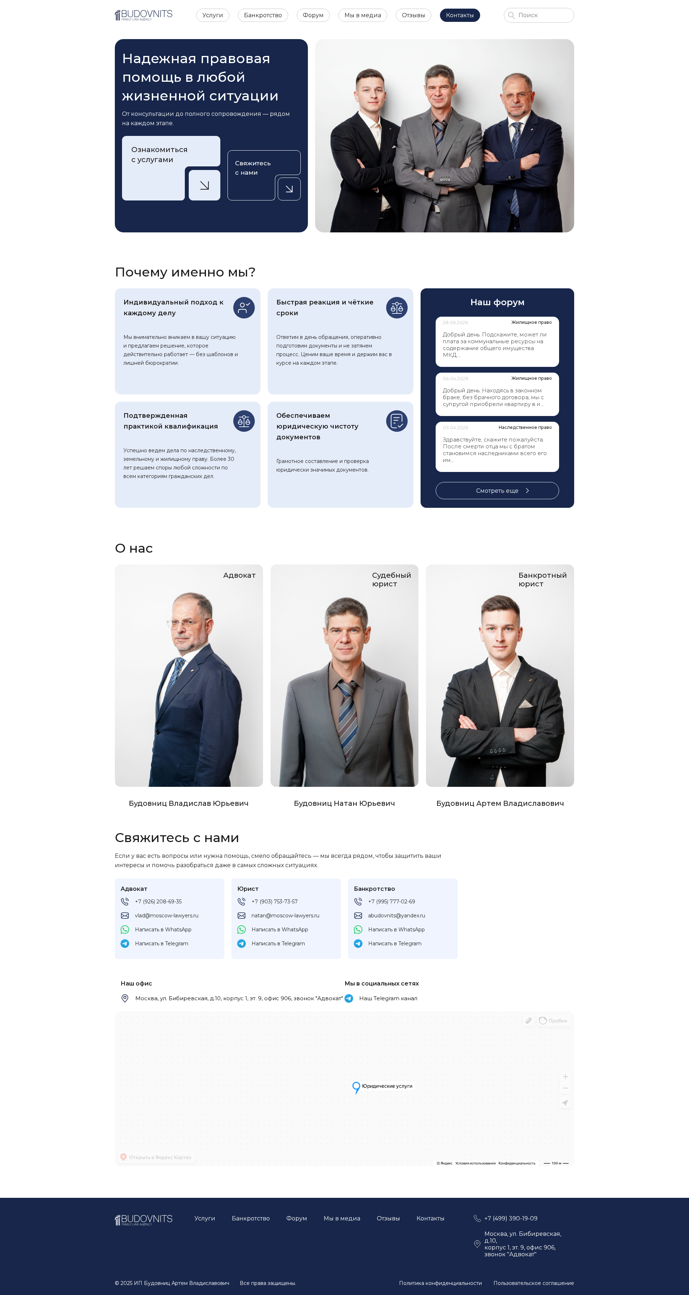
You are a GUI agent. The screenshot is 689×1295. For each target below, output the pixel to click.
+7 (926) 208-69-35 (158, 901)
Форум (313, 15)
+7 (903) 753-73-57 (275, 901)
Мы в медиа (362, 15)
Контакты (460, 15)
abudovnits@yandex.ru (396, 915)
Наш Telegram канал (388, 998)
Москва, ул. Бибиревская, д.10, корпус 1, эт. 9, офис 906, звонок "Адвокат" (239, 998)
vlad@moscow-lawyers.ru (166, 915)
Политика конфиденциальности (440, 1283)
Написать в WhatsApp (163, 929)
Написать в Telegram (161, 943)
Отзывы (413, 15)
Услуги (212, 15)
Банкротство (263, 15)
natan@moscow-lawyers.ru (285, 915)
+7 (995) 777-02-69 (391, 901)
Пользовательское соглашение (533, 1283)
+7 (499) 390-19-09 (511, 1218)
